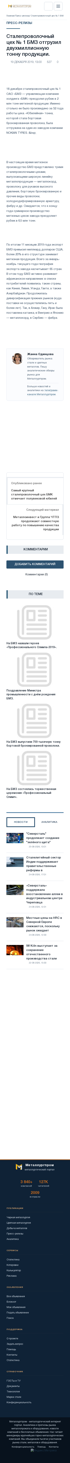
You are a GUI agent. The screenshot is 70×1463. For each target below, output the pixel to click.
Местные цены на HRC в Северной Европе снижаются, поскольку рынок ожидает (44, 924)
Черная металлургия (18, 1217)
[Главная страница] (18, 6)
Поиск (10, 1318)
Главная (10, 16)
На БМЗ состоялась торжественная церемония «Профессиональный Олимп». (31, 793)
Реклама (12, 1276)
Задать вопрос (15, 1344)
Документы (13, 1386)
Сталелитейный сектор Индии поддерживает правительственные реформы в (43, 864)
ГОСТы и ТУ (14, 1381)
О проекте (12, 1339)
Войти (48, 6)
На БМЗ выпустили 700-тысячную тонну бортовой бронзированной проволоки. (33, 744)
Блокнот (11, 1302)
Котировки (12, 1265)
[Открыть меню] (58, 6)
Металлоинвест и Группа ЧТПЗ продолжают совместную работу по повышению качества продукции (35, 523)
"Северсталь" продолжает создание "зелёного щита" (42, 838)
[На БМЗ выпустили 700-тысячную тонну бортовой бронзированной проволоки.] (34, 721)
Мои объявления (16, 1307)
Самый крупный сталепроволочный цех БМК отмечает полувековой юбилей (34, 494)
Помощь (11, 1349)
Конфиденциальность (19, 1402)
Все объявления (16, 1296)
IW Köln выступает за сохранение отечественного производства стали (41, 952)
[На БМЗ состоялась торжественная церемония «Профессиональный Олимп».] (34, 768)
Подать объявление (18, 1313)
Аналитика (13, 1239)
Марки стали (14, 1397)
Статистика (13, 1260)
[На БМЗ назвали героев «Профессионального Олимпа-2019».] (34, 622)
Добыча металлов (17, 1228)
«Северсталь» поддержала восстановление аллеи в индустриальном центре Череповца (44, 894)
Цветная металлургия (19, 1223)
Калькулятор (14, 1270)
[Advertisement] (35, 435)
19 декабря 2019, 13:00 (26, 62)
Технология (13, 1392)
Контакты (12, 1355)
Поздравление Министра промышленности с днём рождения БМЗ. (30, 695)
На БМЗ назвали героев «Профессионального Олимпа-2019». (31, 645)
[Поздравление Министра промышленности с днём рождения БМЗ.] (34, 670)
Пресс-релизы (22, 16)
